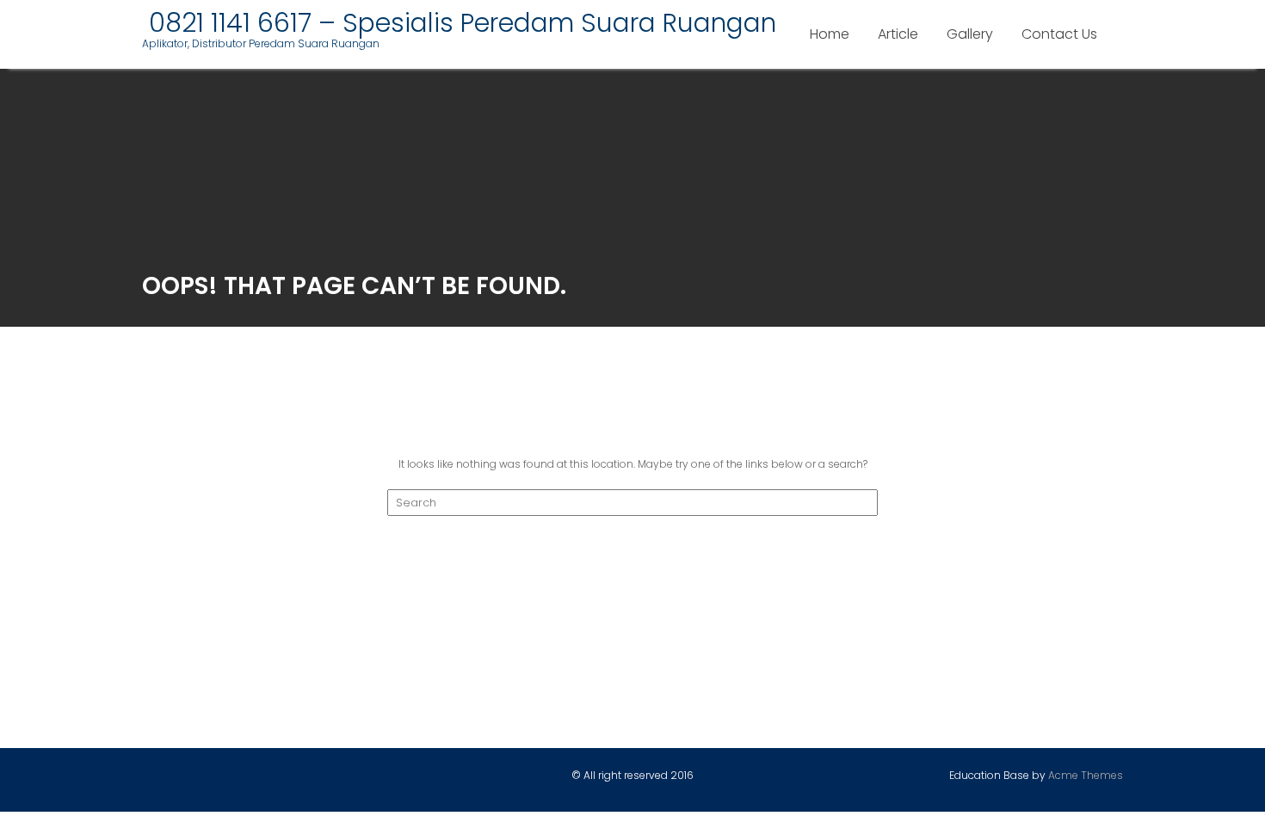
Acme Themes (1085, 775)
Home (829, 34)
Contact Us (1059, 34)
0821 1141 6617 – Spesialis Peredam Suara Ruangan (459, 22)
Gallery (970, 34)
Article (898, 34)
